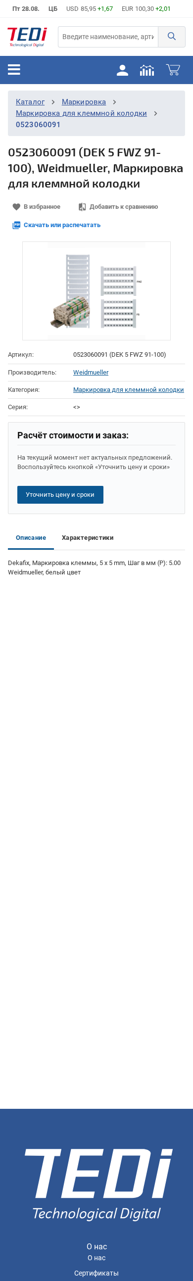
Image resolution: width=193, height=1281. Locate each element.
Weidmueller (90, 372)
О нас (96, 1258)
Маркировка (84, 101)
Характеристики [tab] (87, 537)
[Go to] (27, 37)
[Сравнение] (147, 69)
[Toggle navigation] (14, 69)
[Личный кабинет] (122, 69)
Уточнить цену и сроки (60, 494)
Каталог (30, 101)
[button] (172, 36)
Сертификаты (96, 1273)
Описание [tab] (31, 537)
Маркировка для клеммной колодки (81, 113)
